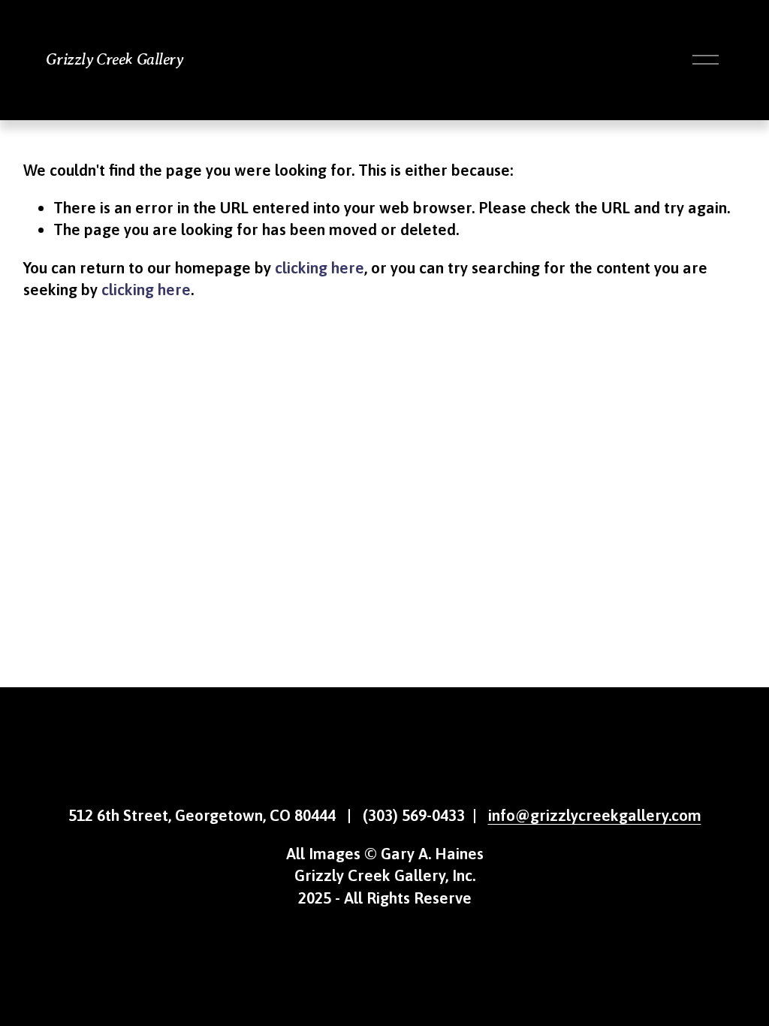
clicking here (319, 267)
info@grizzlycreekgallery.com (594, 815)
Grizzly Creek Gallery (114, 59)
